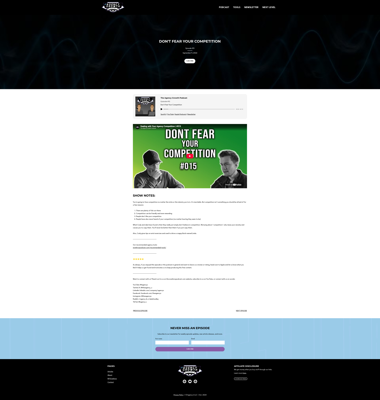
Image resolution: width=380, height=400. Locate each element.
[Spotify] (184, 381)
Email (193, 339)
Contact (111, 382)
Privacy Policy (178, 395)
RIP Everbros (112, 379)
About (110, 375)
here (244, 373)
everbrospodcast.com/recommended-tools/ (149, 248)
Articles (110, 371)
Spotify (163, 114)
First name (158, 339)
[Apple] (195, 381)
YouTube (170, 114)
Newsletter (191, 114)
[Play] (161, 109)
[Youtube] (190, 381)
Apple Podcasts (180, 114)
